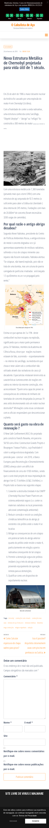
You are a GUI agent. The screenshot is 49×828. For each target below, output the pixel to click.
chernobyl (11, 618)
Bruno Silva (26, 51)
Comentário (10, 676)
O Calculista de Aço (23, 25)
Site (5, 735)
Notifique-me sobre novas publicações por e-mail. (24, 767)
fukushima (40, 623)
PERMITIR (35, 821)
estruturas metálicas (30, 623)
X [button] (48, 2)
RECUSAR (13, 821)
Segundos (39, 18)
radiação (30, 627)
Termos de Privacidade (28, 816)
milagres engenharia (20, 627)
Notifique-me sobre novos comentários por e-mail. (24, 753)
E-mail (28, 722)
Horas (19, 18)
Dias (9, 18)
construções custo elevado (22, 618)
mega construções (9, 627)
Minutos (29, 18)
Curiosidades (8, 47)
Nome (8, 722)
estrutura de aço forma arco (15, 623)
